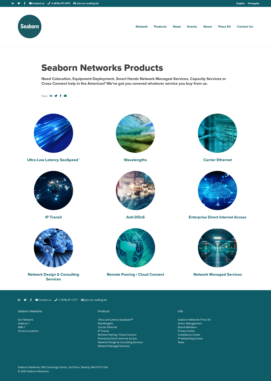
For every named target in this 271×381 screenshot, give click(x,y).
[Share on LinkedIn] (51, 95)
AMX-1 (21, 327)
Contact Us (245, 26)
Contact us (38, 3)
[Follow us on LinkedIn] (13, 3)
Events (192, 26)
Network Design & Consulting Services (120, 342)
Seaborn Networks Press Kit (194, 319)
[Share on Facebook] (60, 95)
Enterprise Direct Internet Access (117, 338)
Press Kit (224, 26)
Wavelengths (105, 323)
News (177, 26)
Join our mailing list (87, 3)
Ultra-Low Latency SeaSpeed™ (115, 319)
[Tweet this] (56, 95)
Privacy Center (186, 331)
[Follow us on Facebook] (25, 3)
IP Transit (103, 331)
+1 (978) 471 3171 (60, 3)
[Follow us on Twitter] (19, 3)
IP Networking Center (190, 338)
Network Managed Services (114, 346)
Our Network (25, 319)
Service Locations (28, 331)
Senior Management (190, 323)
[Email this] (65, 95)
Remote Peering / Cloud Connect (117, 334)
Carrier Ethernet (107, 327)
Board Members (187, 327)
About (207, 26)
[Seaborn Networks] (29, 26)
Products (160, 26)
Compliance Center (189, 334)
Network (142, 26)
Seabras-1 (24, 323)
